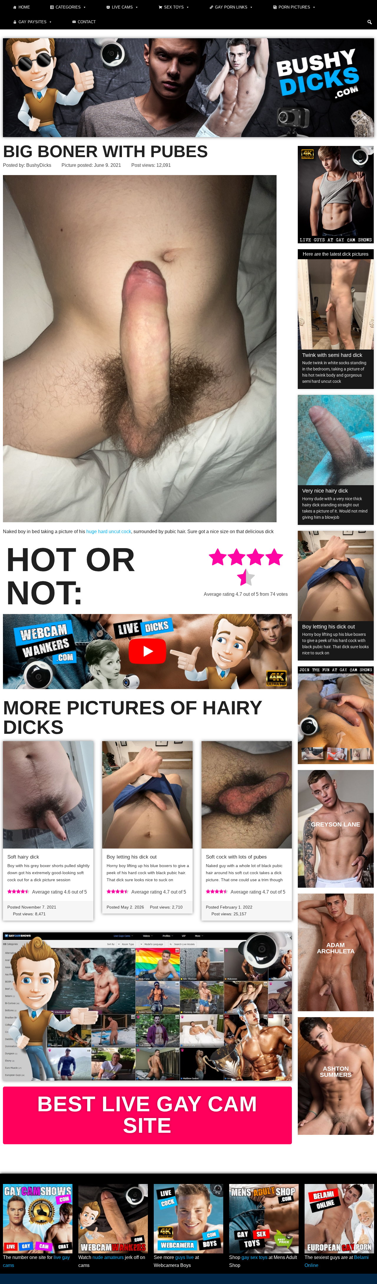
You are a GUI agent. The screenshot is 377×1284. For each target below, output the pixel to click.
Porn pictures (294, 7)
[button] (369, 22)
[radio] (217, 558)
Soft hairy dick (23, 857)
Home (24, 7)
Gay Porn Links (231, 7)
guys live (184, 1257)
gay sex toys (254, 1257)
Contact (87, 22)
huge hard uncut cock (108, 531)
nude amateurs (108, 1257)
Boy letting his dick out (132, 857)
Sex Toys (174, 7)
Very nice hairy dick (325, 491)
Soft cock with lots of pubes (236, 857)
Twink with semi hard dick (332, 355)
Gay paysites (33, 22)
